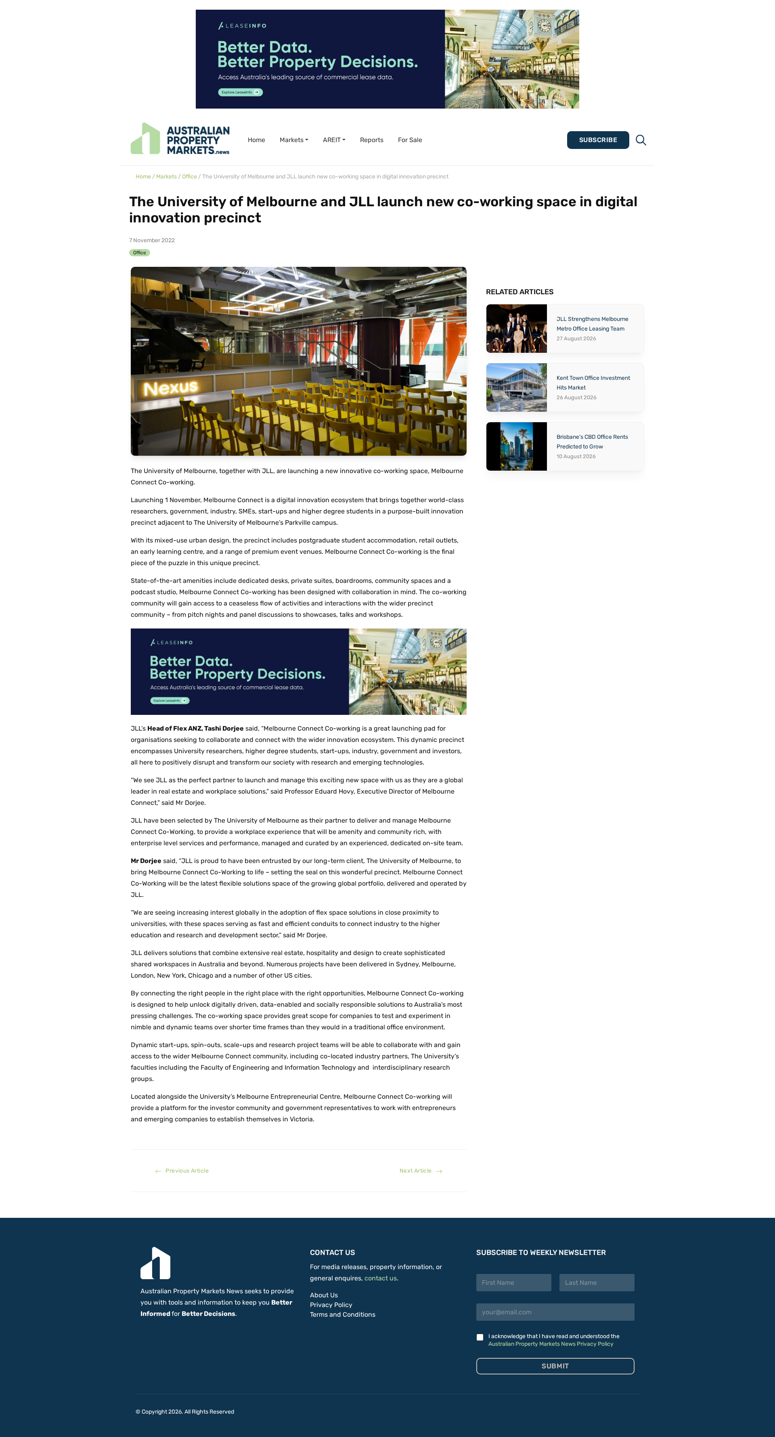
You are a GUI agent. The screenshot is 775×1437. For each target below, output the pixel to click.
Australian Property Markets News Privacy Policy (551, 1344)
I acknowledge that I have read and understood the (554, 1340)
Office (189, 176)
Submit (555, 1366)
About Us (324, 1295)
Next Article (418, 1170)
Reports (371, 140)
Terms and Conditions (342, 1314)
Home (256, 140)
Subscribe (598, 140)
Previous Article (185, 1170)
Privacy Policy (331, 1305)
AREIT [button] (332, 140)
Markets (166, 176)
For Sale (410, 140)
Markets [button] (292, 140)
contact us (380, 1278)
